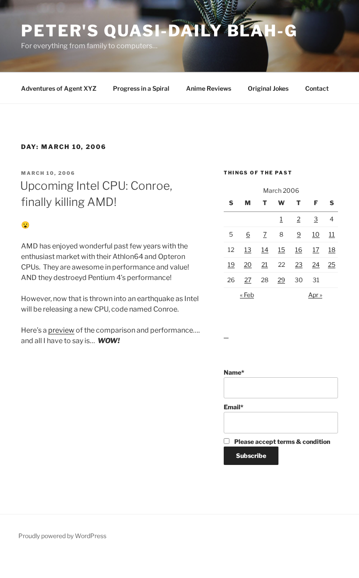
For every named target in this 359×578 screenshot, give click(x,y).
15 (281, 249)
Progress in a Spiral (141, 88)
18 (331, 249)
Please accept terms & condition (281, 441)
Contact (317, 88)
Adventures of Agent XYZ (58, 88)
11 (332, 234)
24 (316, 264)
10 (316, 234)
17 (316, 249)
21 (264, 264)
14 (264, 249)
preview (61, 330)
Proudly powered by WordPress (62, 535)
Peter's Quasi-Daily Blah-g (159, 30)
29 (281, 280)
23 (299, 264)
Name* (234, 372)
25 (331, 264)
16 (298, 249)
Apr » (315, 294)
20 (248, 264)
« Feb (247, 294)
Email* (233, 407)
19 (231, 264)
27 (247, 280)
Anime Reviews (208, 88)
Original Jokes (268, 88)
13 (247, 249)
